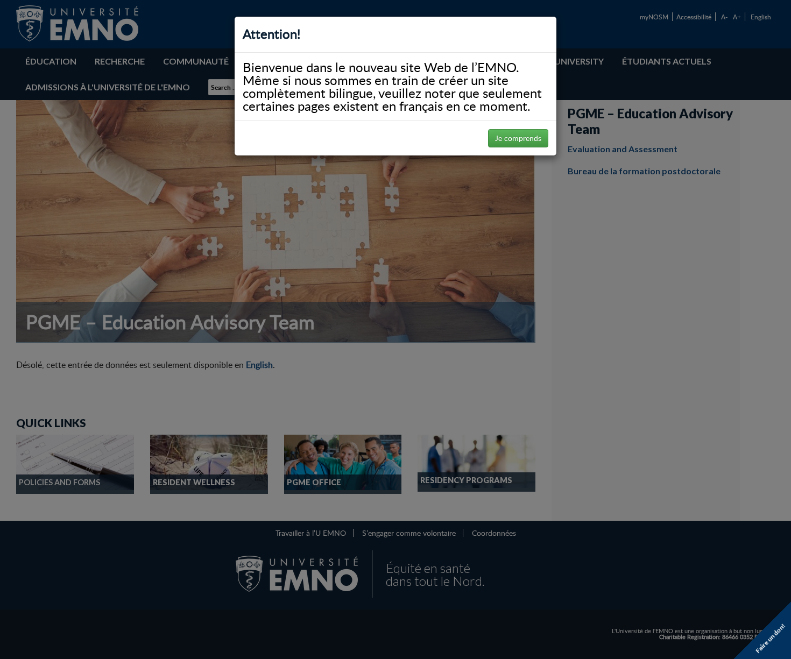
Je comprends (518, 138)
